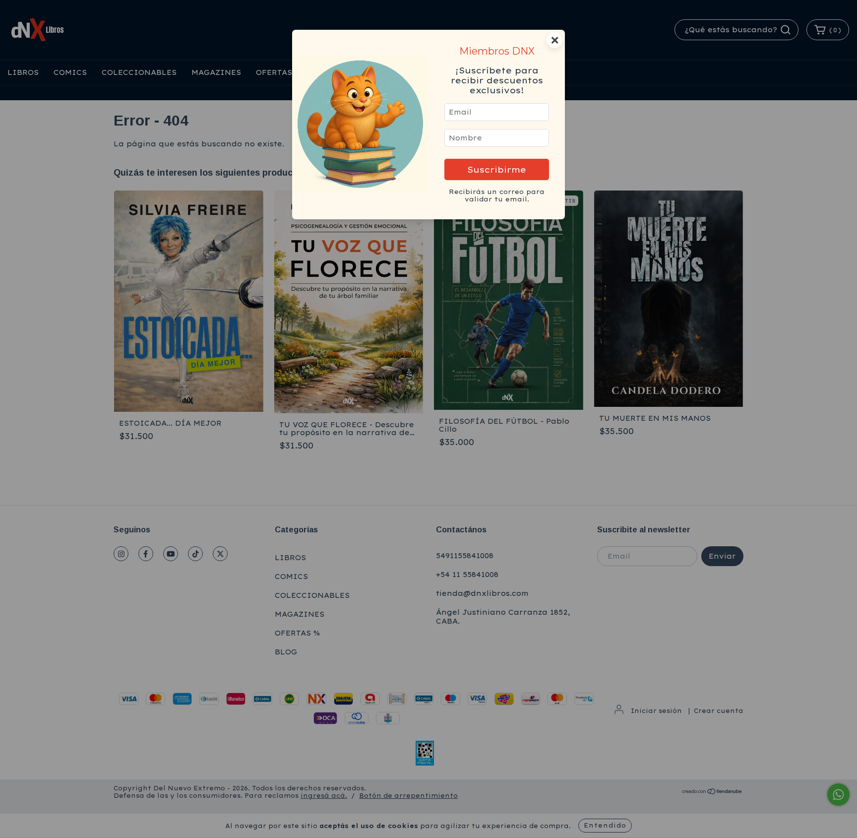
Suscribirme (496, 169)
